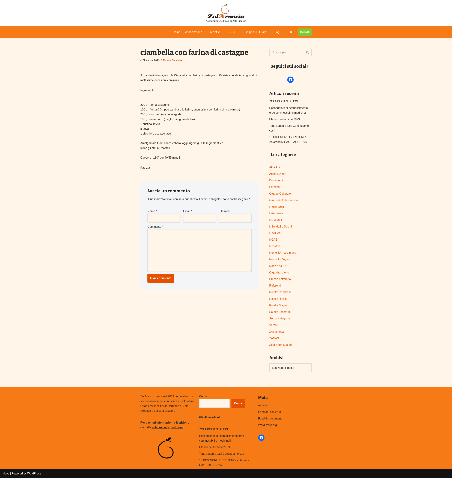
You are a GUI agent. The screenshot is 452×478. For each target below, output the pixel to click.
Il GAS (273, 239)
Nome (152, 211)
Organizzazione (279, 272)
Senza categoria (279, 318)
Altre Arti (274, 167)
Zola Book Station (280, 344)
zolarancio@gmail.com (167, 427)
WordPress (34, 473)
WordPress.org (267, 425)
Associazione (277, 173)
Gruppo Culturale (280, 193)
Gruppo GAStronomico (283, 200)
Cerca (203, 396)
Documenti (276, 180)
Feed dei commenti (270, 418)
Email (187, 211)
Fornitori (274, 186)
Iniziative (274, 246)
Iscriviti (305, 32)
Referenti (275, 285)
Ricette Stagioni (279, 305)
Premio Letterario (280, 279)
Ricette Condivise (173, 60)
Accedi (262, 405)
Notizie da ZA (277, 265)
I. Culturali (275, 219)
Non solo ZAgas (279, 259)
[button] (203, 32)
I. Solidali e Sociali (281, 226)
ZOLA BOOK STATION (283, 101)
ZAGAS (274, 338)
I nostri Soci (276, 206)
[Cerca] (291, 32)
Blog (276, 32)
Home (176, 32)
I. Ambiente (276, 213)
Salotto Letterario (280, 311)
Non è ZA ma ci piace (282, 252)
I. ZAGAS (275, 233)
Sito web (224, 211)
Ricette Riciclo (278, 298)
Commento (155, 226)
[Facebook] (290, 80)
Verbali (273, 325)
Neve (6, 473)
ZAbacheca (276, 331)
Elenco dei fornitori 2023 (284, 119)
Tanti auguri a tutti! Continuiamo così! (222, 453)
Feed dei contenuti (269, 411)
